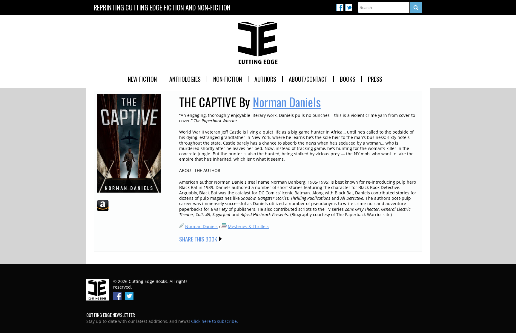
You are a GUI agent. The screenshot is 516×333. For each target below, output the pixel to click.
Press (375, 79)
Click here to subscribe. (214, 321)
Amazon (103, 205)
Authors (265, 79)
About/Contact (308, 79)
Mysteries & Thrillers (248, 226)
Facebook (339, 7)
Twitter (348, 7)
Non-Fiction (227, 79)
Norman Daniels (287, 102)
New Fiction (142, 79)
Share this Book (198, 239)
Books (347, 79)
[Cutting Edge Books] (258, 43)
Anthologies (185, 79)
